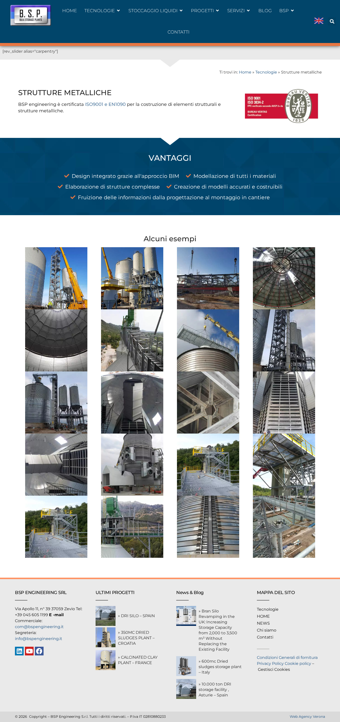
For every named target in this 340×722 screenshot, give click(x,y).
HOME (263, 616)
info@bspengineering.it (38, 638)
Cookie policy (298, 663)
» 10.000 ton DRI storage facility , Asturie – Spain (215, 689)
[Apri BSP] (292, 10)
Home (245, 72)
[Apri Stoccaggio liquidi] (181, 10)
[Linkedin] (19, 651)
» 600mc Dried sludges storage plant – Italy (220, 667)
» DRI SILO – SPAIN (136, 615)
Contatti (265, 637)
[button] (332, 21)
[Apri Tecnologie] (118, 10)
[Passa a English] (319, 21)
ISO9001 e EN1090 (105, 104)
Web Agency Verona (307, 716)
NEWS (263, 623)
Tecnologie (266, 72)
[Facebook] (39, 651)
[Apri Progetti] (217, 10)
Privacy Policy (270, 663)
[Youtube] (29, 651)
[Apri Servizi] (248, 10)
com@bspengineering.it (39, 626)
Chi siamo (266, 630)
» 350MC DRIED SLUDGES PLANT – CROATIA (136, 638)
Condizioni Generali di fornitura (287, 657)
